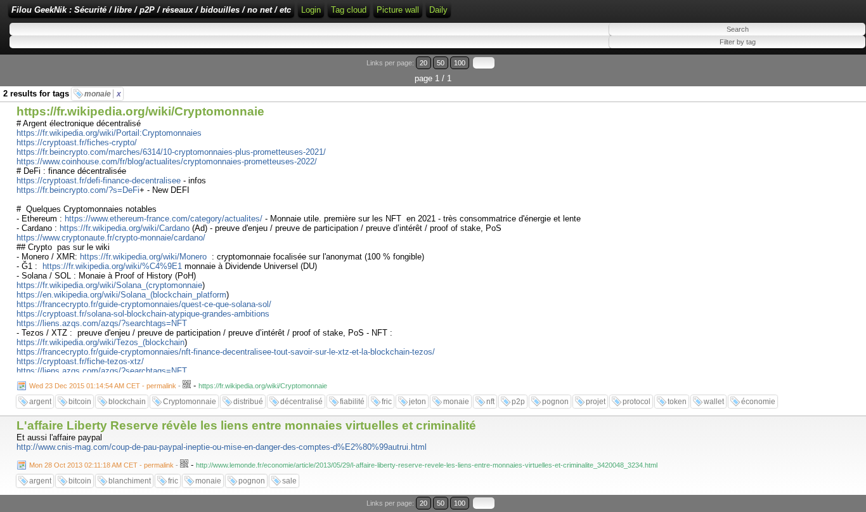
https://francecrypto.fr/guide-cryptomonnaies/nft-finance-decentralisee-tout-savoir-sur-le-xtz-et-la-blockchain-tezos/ (225, 352)
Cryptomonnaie (189, 401)
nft (490, 401)
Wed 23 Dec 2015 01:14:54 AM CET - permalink (102, 386)
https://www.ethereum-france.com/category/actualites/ (163, 218)
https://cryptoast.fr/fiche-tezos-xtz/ (80, 361)
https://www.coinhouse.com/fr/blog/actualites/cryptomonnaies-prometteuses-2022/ (166, 161)
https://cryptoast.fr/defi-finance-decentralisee (98, 180)
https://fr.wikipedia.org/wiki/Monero (143, 256)
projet (595, 401)
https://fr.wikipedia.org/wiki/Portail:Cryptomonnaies (109, 133)
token (677, 401)
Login (311, 10)
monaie (102, 93)
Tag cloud (348, 10)
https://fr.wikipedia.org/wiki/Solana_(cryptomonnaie (109, 285)
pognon (555, 401)
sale (289, 480)
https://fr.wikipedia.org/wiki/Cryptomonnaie (140, 111)
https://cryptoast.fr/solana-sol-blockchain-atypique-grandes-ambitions (142, 313)
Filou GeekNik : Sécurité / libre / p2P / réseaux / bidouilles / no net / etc (151, 10)
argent (40, 401)
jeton (417, 401)
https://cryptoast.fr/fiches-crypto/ (76, 142)
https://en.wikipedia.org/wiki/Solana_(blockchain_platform (121, 294)
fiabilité (352, 401)
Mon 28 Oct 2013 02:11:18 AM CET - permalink (101, 465)
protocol (636, 401)
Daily (438, 10)
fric (387, 401)
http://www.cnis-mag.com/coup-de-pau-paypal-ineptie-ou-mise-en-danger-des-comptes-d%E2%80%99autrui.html (221, 447)
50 (440, 63)
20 (423, 63)
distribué (248, 401)
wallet (714, 401)
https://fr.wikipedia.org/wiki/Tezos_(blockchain (100, 342)
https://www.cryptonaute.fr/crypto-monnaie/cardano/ (110, 237)
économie (758, 401)
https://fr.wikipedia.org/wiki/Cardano (125, 228)
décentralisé (301, 401)
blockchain (127, 401)
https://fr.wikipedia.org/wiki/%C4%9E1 (112, 266)
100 (459, 63)
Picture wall (398, 10)
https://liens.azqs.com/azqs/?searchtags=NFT (101, 323)
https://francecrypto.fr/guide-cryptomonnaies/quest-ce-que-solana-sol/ (143, 304)
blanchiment (129, 480)
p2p (518, 401)
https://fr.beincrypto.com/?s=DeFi (77, 190)
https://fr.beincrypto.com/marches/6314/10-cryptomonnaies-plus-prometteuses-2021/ (171, 152)
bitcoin (79, 401)
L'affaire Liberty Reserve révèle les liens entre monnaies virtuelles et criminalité (246, 425)
